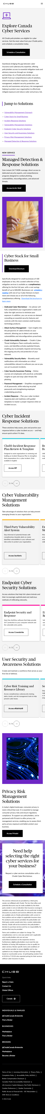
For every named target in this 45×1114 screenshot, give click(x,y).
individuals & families (13, 1010)
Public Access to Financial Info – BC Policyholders (19, 1091)
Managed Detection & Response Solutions (20, 141)
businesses (7, 1026)
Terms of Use (6, 1072)
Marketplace (7, 1032)
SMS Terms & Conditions (10, 1095)
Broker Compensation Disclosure (13, 1078)
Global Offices (7, 990)
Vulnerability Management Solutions (18, 125)
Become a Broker (8, 1056)
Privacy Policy (35, 1072)
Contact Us (6, 986)
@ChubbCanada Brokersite (12, 1016)
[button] (5, 483)
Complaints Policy (8, 1075)
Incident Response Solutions (15, 121)
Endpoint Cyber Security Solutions (17, 129)
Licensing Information (21, 1072)
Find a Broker (7, 1020)
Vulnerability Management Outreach (18, 112)
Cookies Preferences (9, 1088)
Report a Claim (7, 982)
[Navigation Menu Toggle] (42, 4)
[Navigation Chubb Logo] (8, 4)
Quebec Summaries (24, 1088)
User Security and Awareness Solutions (19, 133)
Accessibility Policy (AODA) (26, 1075)
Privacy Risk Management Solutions (18, 137)
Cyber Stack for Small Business (16, 117)
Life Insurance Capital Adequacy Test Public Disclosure (20, 1085)
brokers (6, 1042)
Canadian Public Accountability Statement (16, 1082)
